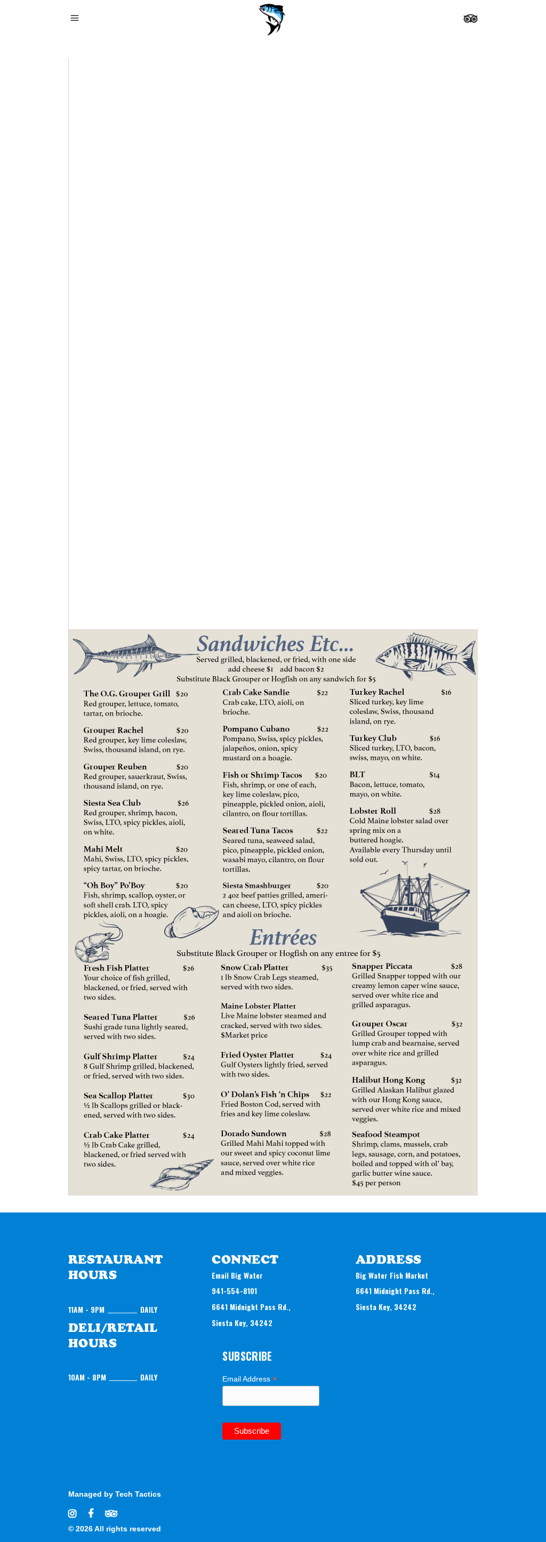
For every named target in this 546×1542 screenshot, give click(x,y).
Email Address (249, 1379)
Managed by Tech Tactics (114, 1494)
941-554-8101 (234, 1290)
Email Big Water (237, 1275)
